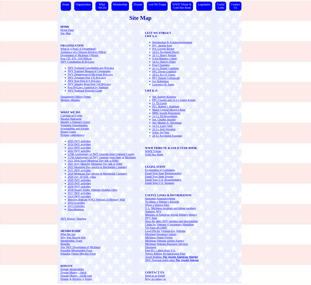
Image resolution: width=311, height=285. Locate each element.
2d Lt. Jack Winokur (163, 129)
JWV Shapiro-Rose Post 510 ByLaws (89, 84)
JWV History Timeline (73, 218)
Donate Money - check (73, 272)
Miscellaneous (76, 209)
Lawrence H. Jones (163, 84)
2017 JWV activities (79, 193)
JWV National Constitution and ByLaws (91, 67)
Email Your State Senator (159, 176)
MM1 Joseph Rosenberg (166, 113)
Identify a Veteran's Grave (75, 122)
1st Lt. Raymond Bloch (165, 52)
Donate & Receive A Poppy (76, 278)
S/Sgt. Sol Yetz (160, 132)
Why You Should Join (72, 237)
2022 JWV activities (79, 150)
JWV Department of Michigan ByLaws (90, 74)
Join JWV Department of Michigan (80, 247)
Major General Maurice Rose (168, 109)
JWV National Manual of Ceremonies (89, 71)
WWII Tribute (153, 151)
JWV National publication (172, 260)
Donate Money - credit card (76, 275)
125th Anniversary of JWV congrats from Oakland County (101, 154)
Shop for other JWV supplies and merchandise (171, 221)
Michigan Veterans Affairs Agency (164, 240)
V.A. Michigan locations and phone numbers (170, 208)
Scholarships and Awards (74, 128)
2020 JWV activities (79, 180)
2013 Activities (76, 206)
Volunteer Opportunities (74, 125)
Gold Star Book (154, 154)
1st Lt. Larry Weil (162, 126)
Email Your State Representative (163, 173)
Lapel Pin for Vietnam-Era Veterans (165, 231)
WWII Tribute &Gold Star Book (181, 6)
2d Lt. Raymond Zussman (167, 135)
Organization (83, 4)
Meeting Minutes (70, 100)
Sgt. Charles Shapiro (164, 119)
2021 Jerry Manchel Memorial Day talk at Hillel (95, 163)
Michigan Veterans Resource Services (166, 243)
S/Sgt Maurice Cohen (164, 58)
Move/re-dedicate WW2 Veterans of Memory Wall (96, 199)
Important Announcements (160, 198)
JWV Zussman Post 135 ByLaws (87, 77)
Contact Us (235, 6)
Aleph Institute (171, 256)
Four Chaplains (161, 65)
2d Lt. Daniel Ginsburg (165, 68)
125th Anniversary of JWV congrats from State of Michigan (102, 157)
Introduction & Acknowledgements (172, 42)
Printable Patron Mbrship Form (78, 253)
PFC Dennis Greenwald (166, 78)
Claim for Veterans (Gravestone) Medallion (169, 224)
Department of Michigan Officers (79, 55)
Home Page (67, 30)
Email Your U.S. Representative (163, 179)
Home (65, 4)
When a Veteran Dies (157, 205)
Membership (120, 4)
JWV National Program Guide (85, 90)
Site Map (65, 33)
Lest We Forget (157, 4)
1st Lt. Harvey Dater (164, 61)
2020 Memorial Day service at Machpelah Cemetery (97, 173)
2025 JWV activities (79, 141)
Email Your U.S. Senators (159, 183)
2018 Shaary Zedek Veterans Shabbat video (92, 189)
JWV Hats (151, 218)
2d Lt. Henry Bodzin (164, 55)
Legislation (204, 4)
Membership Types (71, 240)
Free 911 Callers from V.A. (160, 250)
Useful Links (220, 6)
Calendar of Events (71, 115)
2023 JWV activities (79, 147)
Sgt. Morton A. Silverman (167, 122)
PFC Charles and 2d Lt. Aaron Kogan (173, 100)
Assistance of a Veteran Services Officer (83, 52)
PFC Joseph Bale (162, 45)
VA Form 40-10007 (156, 227)
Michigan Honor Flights (158, 237)
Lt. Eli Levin (159, 103)
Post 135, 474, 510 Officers (76, 58)
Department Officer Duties (75, 96)
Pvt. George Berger (163, 48)
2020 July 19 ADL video (82, 176)
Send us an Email (155, 275)
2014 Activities (76, 202)
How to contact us (155, 278)
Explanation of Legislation (160, 170)
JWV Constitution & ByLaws (77, 61)
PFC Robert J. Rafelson (165, 106)
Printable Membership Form (76, 250)
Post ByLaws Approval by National (88, 87)
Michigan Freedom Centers (160, 234)
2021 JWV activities (79, 170)
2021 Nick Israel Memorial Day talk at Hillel (93, 160)
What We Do (102, 6)
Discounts (150, 247)
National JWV (153, 211)
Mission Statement (70, 118)
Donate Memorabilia (72, 269)
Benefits (65, 243)
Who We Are (67, 234)
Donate (138, 4)
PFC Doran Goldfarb (164, 71)
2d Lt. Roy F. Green (163, 74)
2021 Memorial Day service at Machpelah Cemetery (97, 167)
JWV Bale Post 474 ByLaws (84, 80)
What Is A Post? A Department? (78, 48)
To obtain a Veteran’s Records (162, 201)
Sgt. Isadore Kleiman (164, 96)
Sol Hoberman (160, 81)
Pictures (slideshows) (72, 135)
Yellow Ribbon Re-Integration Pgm (165, 253)
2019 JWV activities (79, 183)
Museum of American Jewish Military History (171, 214)
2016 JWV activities (79, 196)
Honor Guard (68, 131)
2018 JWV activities (79, 186)
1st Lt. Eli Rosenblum (164, 116)
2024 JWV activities (79, 144)
